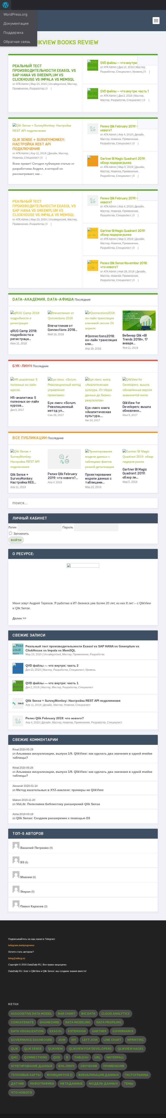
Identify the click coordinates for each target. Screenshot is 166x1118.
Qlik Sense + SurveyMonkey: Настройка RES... (23, 478)
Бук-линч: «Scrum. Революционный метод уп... (62, 407)
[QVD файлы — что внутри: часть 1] (92, 93)
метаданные (71, 1083)
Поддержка (13, 32)
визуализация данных (98, 1075)
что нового (21, 1092)
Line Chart (112, 1040)
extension (77, 1031)
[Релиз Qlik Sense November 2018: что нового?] (92, 265)
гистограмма (136, 1075)
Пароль (67, 527)
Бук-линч (66, 1066)
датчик (17, 1083)
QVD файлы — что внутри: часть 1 (124, 91)
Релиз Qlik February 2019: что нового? (55, 718)
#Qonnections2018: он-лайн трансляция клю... (101, 340)
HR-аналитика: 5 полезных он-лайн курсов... (24, 401)
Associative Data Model (31, 1013)
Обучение (88, 1066)
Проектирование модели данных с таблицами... (98, 478)
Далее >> (19, 618)
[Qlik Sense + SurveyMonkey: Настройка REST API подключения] (45, 128)
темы (128, 1083)
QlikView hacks (130, 1048)
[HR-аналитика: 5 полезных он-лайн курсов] (26, 384)
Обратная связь (16, 41)
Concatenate (22, 1022)
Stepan (25, 891)
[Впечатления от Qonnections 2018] (64, 316)
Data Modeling (77, 1022)
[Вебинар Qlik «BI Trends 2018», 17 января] (139, 320)
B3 (21, 862)
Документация (16, 23)
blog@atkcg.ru (16, 958)
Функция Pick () (59, 1075)
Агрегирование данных (31, 1066)
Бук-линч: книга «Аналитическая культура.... (98, 412)
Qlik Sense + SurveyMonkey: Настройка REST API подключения (39, 144)
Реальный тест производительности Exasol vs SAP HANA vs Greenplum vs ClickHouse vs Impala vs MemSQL (44, 72)
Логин (12, 527)
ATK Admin (22, 84)
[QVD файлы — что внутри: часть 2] (92, 65)
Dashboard (49, 1022)
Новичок (18, 157)
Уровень (137, 71)
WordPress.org (15, 14)
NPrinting (135, 1040)
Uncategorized (57, 84)
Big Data (88, 1013)
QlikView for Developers (90, 1048)
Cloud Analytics (115, 1013)
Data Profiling (108, 1022)
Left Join (89, 1040)
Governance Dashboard (31, 1040)
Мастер (72, 84)
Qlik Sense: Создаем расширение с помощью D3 (53, 818)
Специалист (123, 71)
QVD (56, 1057)
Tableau (81, 1057)
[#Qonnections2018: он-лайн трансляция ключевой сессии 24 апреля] (101, 321)
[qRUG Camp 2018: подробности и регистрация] (26, 318)
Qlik (14, 1048)
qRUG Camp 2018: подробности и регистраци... (23, 335)
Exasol (55, 1031)
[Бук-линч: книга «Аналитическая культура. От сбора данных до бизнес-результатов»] (101, 390)
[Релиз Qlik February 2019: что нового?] (92, 128)
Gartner (99, 1031)
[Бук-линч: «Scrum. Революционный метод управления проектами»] (64, 387)
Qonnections (35, 1057)
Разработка (37, 88)
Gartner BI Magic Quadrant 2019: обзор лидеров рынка (122, 160)
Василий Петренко (34, 847)
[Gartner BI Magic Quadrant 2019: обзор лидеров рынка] (92, 161)
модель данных (103, 1083)
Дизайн (52, 153)
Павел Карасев (31, 906)
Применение (20, 88)
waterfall (115, 1057)
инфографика (42, 1083)
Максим (25, 877)
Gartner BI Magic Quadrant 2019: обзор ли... (135, 473)
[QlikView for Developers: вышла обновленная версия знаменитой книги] (139, 387)
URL (97, 1057)
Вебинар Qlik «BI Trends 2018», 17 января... (135, 339)
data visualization (27, 1031)
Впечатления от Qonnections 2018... (62, 328)
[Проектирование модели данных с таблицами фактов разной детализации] (101, 459)
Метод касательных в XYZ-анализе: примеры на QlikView (60, 790)
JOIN (61, 1040)
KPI (73, 1040)
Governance (123, 1031)
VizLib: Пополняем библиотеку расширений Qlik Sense (58, 804)
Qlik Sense (33, 1048)
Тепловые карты (26, 1075)
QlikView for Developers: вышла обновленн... (137, 407)
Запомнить (21, 533)
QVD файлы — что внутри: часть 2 (124, 63)
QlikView (55, 1048)
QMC (14, 1057)
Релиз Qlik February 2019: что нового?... (63, 476)
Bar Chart (66, 1013)
